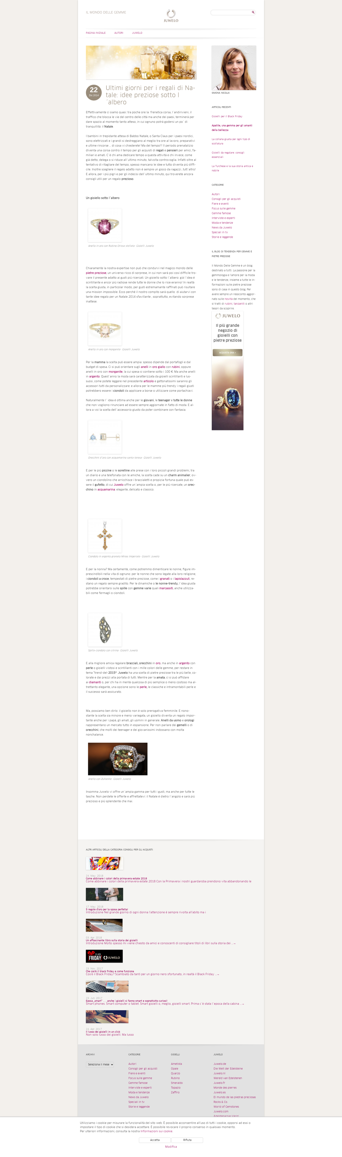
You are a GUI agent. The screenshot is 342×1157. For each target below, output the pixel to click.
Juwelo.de (220, 1064)
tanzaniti (239, 304)
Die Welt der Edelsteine (228, 1069)
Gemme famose (221, 213)
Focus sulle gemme (223, 208)
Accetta (155, 1140)
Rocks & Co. (221, 1102)
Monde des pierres (225, 1088)
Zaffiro (175, 1092)
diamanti (95, 682)
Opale (174, 1069)
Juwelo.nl (219, 1073)
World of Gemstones (226, 1107)
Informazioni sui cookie (156, 1131)
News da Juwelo (222, 227)
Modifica (171, 1146)
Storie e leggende (222, 237)
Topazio (175, 1088)
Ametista (176, 1064)
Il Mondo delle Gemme (171, 16)
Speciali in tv (220, 232)
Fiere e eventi (220, 204)
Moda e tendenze (222, 223)
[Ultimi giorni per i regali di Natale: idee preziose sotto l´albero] (141, 83)
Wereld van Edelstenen (228, 1078)
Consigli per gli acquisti (226, 199)
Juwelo (137, 33)
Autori (118, 33)
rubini (228, 304)
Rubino (175, 1078)
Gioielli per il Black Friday (227, 116)
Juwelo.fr (219, 1083)
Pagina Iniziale (96, 33)
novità (229, 299)
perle (143, 687)
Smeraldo (177, 1083)
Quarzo (175, 1073)
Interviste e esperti (223, 218)
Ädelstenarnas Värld (226, 1116)
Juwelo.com (221, 1111)
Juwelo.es (220, 1092)
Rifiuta (187, 1140)
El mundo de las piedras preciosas (235, 1097)
